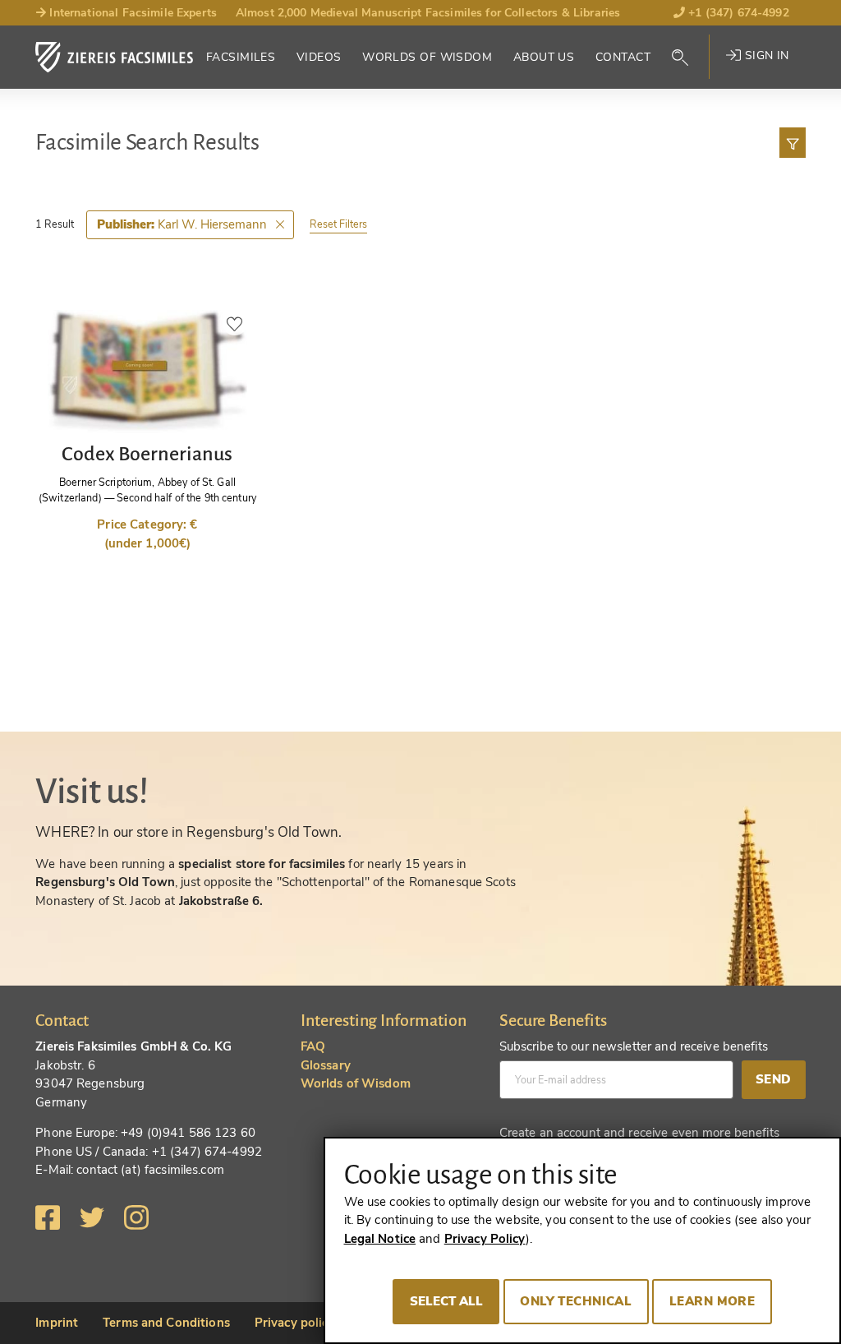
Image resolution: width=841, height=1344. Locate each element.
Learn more (712, 1301)
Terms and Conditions (166, 1322)
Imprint (56, 1322)
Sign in (764, 55)
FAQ (313, 1046)
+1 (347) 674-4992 (737, 13)
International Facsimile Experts (131, 13)
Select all (446, 1301)
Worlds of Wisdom (427, 57)
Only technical (576, 1301)
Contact (622, 57)
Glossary (326, 1065)
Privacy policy (295, 1322)
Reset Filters (338, 224)
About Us (543, 57)
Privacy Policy (485, 1239)
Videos (319, 57)
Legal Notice (380, 1239)
